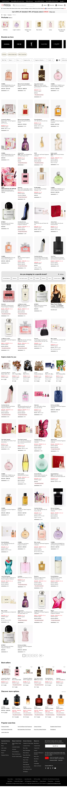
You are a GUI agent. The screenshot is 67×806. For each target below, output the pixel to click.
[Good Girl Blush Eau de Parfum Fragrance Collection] (8, 394)
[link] (8, 87)
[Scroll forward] (63, 278)
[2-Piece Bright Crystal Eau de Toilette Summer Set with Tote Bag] (41, 328)
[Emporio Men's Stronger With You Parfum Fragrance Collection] (39, 700)
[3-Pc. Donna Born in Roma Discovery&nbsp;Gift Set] (41, 394)
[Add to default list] (9, 361)
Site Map (35, 761)
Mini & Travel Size (22, 54)
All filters (62, 274)
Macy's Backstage (26, 750)
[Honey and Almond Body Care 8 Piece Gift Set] (39, 365)
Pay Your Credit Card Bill (16, 756)
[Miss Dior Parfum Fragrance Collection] (25, 245)
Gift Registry (25, 771)
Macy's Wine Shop (26, 755)
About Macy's (36, 743)
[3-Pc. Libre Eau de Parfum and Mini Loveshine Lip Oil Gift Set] (25, 428)
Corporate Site (36, 748)
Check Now (60, 760)
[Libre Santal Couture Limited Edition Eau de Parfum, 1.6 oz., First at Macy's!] (41, 73)
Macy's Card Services (16, 754)
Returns (2, 752)
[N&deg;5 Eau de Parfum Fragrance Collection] (58, 109)
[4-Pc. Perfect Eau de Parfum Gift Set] (58, 328)
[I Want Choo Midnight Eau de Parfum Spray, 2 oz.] (25, 600)
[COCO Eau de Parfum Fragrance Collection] (8, 497)
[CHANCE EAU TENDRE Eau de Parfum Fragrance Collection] (58, 73)
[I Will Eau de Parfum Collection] (28, 700)
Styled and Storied (37, 765)
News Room (36, 758)
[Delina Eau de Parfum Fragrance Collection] (25, 634)
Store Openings (26, 764)
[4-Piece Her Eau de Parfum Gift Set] (41, 211)
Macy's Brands (26, 752)
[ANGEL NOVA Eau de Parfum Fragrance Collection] (58, 600)
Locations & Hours (26, 745)
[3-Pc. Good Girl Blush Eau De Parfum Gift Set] (41, 497)
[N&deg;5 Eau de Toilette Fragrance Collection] (25, 497)
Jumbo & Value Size (12, 54)
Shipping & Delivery (5, 755)
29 (40, 655)
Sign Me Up (55, 746)
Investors (35, 750)
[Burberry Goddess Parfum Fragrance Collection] (41, 565)
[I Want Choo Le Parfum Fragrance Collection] (58, 428)
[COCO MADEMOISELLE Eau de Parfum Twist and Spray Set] (8, 142)
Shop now (52, 11)
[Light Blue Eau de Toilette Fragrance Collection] (58, 565)
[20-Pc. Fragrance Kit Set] (28, 671)
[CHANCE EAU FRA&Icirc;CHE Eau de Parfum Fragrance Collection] (58, 177)
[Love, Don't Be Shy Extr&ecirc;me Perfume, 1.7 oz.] (41, 177)
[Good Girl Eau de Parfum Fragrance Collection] (25, 211)
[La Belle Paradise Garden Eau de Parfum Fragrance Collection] (8, 565)
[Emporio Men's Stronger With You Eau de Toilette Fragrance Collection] (61, 700)
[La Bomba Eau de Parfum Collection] (41, 428)
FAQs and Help (4, 743)
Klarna (2, 745)
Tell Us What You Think (27, 769)
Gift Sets (4, 54)
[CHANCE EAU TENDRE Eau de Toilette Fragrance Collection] (8, 463)
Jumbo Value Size (5, 732)
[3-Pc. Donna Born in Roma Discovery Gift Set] (61, 671)
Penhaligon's (53, 729)
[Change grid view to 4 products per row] (57, 60)
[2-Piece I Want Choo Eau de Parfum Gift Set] (58, 211)
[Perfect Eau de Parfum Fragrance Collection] (41, 531)
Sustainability (36, 763)
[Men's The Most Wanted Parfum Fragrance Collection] (17, 700)
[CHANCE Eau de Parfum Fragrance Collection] (25, 531)
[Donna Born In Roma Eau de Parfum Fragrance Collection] (8, 293)
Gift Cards (14, 749)
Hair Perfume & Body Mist (6, 729)
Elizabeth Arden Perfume (55, 726)
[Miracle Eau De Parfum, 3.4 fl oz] (25, 565)
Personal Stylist (26, 757)
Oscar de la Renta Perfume (40, 729)
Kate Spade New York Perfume (24, 729)
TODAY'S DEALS (5, 1)
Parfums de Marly (5, 726)
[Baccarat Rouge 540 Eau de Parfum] (25, 109)
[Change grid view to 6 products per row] (59, 60)
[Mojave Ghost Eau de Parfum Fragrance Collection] (41, 293)
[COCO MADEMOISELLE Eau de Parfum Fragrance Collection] (8, 73)
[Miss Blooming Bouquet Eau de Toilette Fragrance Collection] (25, 394)
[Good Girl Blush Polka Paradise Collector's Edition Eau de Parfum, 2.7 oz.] (41, 245)
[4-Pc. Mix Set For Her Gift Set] (41, 109)
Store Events (25, 762)
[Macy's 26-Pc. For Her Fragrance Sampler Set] (8, 109)
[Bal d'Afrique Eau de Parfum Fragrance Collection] (8, 211)
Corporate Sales (37, 745)
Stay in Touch (25, 759)
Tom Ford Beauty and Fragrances (25, 726)
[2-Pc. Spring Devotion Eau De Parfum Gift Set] (8, 531)
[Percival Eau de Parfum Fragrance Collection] (58, 394)
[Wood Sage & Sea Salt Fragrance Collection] (8, 328)
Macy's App (25, 748)
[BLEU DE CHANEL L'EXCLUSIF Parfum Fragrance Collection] (6, 700)
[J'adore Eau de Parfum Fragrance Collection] (41, 142)
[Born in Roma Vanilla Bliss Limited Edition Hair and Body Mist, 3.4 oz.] (25, 177)
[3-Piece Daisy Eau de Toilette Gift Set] (8, 600)
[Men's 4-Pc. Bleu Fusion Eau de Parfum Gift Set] (50, 365)
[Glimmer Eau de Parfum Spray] (58, 142)
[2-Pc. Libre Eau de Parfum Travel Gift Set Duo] (8, 428)
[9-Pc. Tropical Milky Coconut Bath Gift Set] (17, 365)
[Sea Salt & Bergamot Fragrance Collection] (25, 293)
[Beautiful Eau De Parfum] (25, 463)
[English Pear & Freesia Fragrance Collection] (41, 600)
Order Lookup (3, 748)
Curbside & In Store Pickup (28, 743)
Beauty (5, 14)
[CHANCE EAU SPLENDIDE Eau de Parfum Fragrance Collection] (58, 531)
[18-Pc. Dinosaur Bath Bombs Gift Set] (61, 365)
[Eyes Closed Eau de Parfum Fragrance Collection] (8, 634)
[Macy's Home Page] (6, 5)
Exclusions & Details (53, 760)
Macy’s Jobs (36, 756)
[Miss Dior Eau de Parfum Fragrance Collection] (25, 328)
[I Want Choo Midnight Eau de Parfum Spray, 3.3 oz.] (25, 142)
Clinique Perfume (37, 726)
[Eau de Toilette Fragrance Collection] (58, 497)
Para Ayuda (3, 750)
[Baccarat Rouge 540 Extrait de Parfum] (25, 73)
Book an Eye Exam (26, 766)
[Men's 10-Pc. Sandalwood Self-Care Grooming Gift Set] (28, 365)
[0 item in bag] (65, 5)
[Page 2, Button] (43, 655)
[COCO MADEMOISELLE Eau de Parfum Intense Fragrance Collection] (8, 245)
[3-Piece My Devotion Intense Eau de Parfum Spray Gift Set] (58, 463)
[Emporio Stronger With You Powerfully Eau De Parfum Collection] (50, 700)
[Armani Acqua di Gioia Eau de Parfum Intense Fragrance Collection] (41, 463)
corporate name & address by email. (54, 783)
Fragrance (9, 14)
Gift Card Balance (15, 751)
